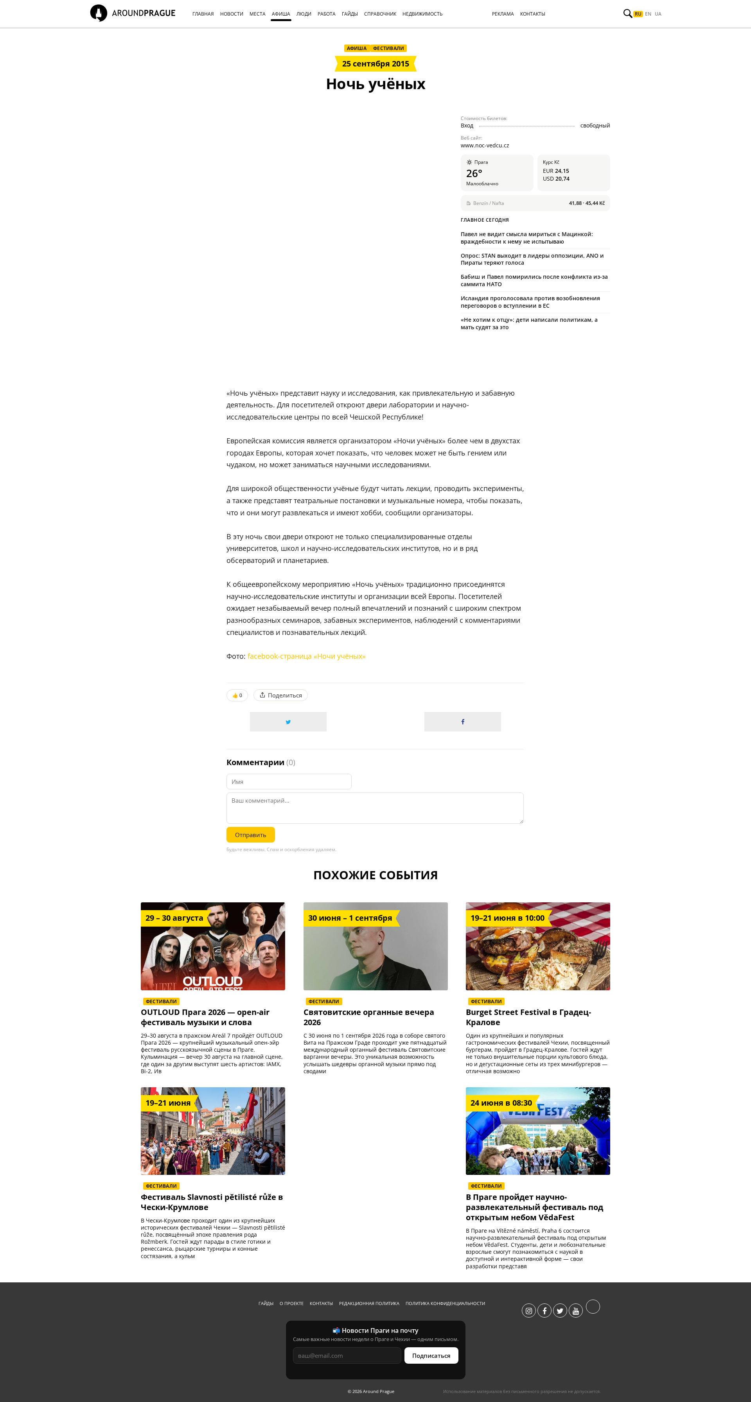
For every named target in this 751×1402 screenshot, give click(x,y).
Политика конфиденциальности (445, 1303)
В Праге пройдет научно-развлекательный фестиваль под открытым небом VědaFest (534, 1207)
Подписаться (431, 1355)
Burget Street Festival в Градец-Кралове (528, 1017)
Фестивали (388, 48)
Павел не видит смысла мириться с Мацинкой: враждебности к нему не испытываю (527, 237)
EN (648, 14)
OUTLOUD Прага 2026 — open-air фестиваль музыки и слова (205, 1017)
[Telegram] (593, 1311)
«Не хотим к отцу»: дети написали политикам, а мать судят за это (529, 323)
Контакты (321, 1303)
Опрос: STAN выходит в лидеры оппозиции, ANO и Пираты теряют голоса (532, 259)
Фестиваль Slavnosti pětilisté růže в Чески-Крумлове (212, 1202)
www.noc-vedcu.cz (485, 145)
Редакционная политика (369, 1303)
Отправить (250, 835)
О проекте (292, 1303)
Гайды (266, 1303)
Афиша (357, 48)
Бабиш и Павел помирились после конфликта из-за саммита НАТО (534, 280)
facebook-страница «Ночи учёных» (307, 656)
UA (658, 14)
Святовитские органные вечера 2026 (369, 1017)
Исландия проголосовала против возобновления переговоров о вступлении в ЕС (530, 301)
